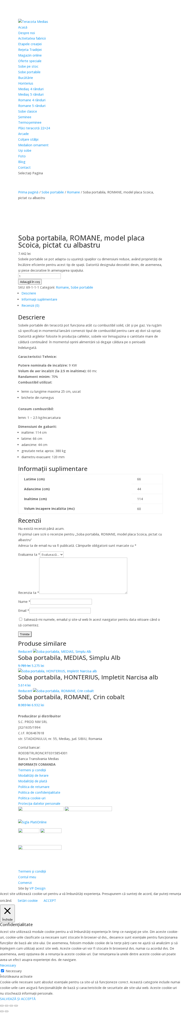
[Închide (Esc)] (16, 1005)
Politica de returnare (33, 786)
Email (23, 610)
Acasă (22, 27)
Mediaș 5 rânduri (31, 94)
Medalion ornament (33, 145)
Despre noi (26, 33)
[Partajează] (11, 1005)
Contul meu (27, 877)
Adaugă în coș (30, 282)
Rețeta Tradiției (30, 49)
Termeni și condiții (32, 770)
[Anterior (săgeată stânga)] (2, 1011)
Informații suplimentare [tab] (39, 299)
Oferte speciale (29, 61)
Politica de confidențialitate (39, 792)
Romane (73, 192)
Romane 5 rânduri (31, 105)
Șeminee (24, 117)
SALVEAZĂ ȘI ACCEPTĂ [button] (18, 999)
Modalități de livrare (33, 775)
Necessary (14, 971)
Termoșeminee (29, 122)
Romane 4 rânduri (31, 100)
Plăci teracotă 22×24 (34, 128)
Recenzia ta (28, 592)
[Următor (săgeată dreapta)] (6, 1011)
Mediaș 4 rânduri (31, 89)
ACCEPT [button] (50, 900)
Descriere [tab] (28, 293)
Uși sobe (24, 150)
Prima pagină (28, 192)
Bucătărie (25, 77)
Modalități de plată (32, 781)
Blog (21, 161)
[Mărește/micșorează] (2, 1005)
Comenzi (25, 882)
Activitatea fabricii (32, 38)
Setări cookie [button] (28, 900)
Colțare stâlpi (28, 139)
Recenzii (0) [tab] (30, 305)
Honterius (25, 83)
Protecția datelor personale (39, 803)
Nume (24, 601)
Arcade (23, 133)
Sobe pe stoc (28, 66)
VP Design (37, 888)
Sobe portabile (29, 72)
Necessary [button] (8, 965)
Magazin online (30, 55)
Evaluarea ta (29, 554)
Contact (24, 167)
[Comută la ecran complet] (6, 1005)
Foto (22, 156)
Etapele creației (30, 44)
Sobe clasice (27, 111)
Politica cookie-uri (31, 798)
